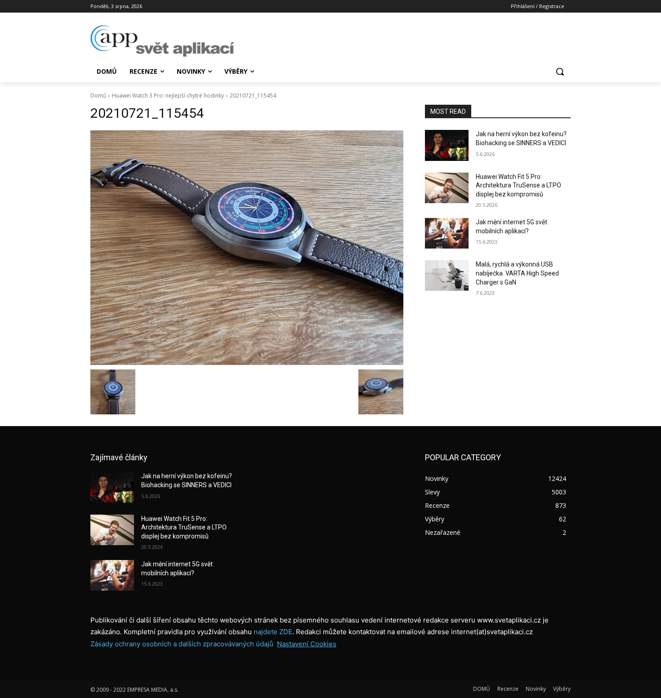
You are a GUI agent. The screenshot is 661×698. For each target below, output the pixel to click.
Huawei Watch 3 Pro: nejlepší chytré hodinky (168, 95)
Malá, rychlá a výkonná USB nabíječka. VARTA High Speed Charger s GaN (517, 273)
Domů (98, 95)
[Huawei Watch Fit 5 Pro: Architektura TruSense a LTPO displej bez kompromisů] (447, 188)
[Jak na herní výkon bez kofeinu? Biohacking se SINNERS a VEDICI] (447, 145)
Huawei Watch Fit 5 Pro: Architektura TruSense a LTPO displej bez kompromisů (518, 185)
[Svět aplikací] (162, 41)
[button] (560, 71)
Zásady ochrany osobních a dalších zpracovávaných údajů (181, 644)
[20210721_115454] (246, 247)
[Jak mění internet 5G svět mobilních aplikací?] (447, 233)
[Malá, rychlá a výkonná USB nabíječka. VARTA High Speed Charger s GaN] (447, 275)
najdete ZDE (273, 631)
